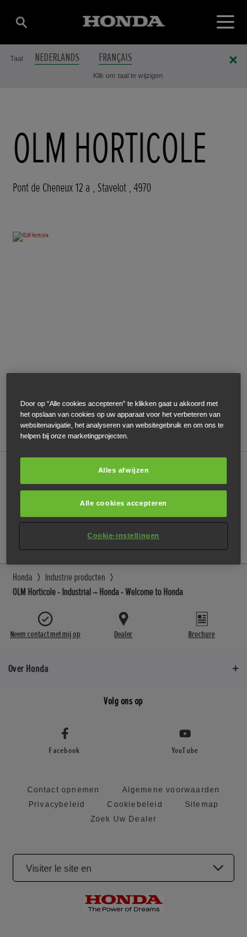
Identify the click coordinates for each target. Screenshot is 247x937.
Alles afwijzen (123, 470)
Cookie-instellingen (123, 535)
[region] (123, 468)
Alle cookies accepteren (123, 503)
